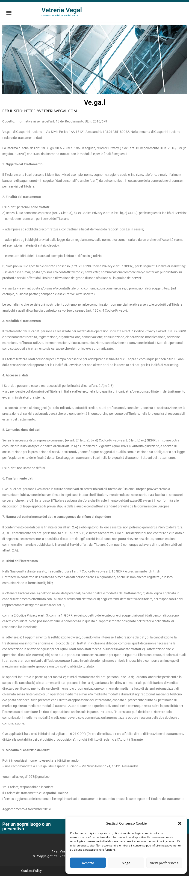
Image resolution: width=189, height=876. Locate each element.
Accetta (88, 863)
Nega (126, 863)
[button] (179, 823)
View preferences (164, 863)
